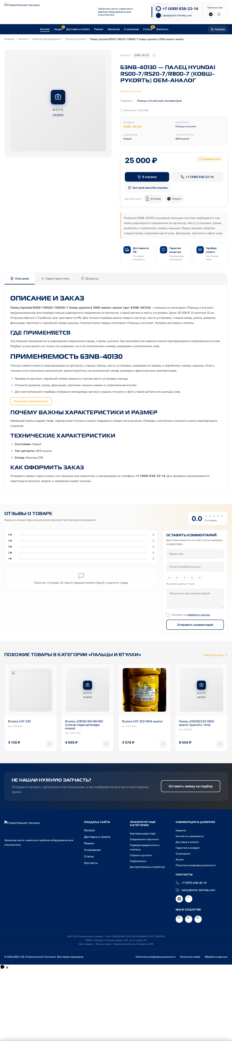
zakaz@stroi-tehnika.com (198, 890)
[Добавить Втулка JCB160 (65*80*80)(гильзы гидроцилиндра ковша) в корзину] (106, 744)
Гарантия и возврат (188, 847)
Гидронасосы (138, 861)
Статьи (89, 856)
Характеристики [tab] (57, 278)
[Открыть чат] (4, 967)
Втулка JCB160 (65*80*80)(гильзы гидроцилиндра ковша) (84, 725)
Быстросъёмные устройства (147, 867)
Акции (180, 859)
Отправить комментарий (195, 625)
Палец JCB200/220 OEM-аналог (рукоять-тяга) (197, 723)
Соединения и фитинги (144, 839)
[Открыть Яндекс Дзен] (188, 919)
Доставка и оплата (97, 837)
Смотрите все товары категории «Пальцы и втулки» (117, 323)
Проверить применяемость (31, 401)
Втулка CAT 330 (19, 721)
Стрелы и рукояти (141, 855)
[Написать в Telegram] (210, 14)
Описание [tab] (22, 278)
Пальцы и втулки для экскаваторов (159, 100)
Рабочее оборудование (46, 39)
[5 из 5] (200, 578)
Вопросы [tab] (92, 278)
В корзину (149, 177)
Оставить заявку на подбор (191, 786)
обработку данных (198, 614)
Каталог (23, 39)
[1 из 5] (169, 578)
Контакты (91, 863)
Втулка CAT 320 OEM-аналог (142, 721)
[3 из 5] (184, 578)
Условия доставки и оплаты (174, 323)
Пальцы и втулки (75, 39)
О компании (92, 850)
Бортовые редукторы (143, 833)
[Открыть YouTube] (198, 919)
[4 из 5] (192, 578)
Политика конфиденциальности (196, 865)
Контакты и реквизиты (190, 836)
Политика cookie (190, 956)
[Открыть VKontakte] (179, 919)
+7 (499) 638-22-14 (200, 177)
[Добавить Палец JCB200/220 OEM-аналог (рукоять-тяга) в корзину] (220, 744)
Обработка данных (216, 956)
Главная (9, 39)
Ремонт (89, 843)
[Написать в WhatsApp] (219, 14)
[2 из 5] (177, 578)
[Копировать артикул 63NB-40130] (154, 55)
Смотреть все (213, 655)
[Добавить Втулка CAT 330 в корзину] (49, 744)
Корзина (181, 830)
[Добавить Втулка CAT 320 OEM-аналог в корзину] (163, 744)
